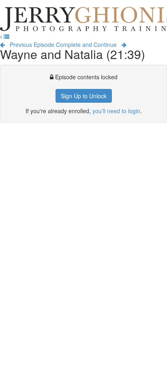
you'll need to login (116, 111)
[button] (2, 36)
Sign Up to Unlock (84, 96)
